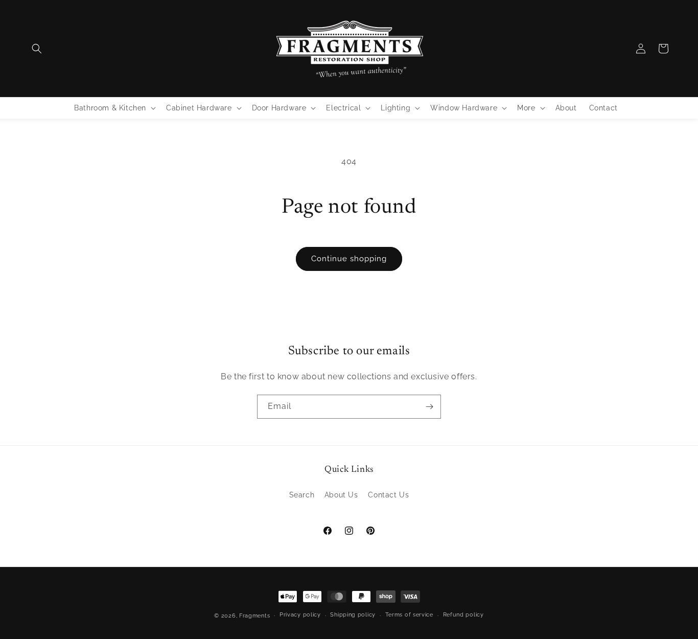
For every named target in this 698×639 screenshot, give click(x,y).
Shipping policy (353, 614)
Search (302, 495)
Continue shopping (349, 258)
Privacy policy (300, 614)
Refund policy (463, 614)
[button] (37, 48)
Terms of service (409, 614)
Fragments (254, 615)
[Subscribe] (429, 407)
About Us (341, 495)
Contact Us (388, 495)
